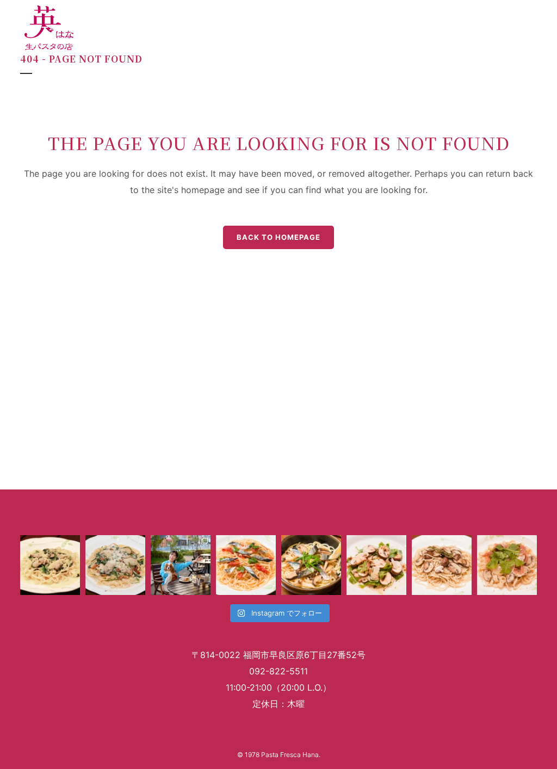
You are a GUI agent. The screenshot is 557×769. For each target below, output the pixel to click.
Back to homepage (278, 237)
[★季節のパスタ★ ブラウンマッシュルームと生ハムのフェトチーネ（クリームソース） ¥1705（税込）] (507, 565)
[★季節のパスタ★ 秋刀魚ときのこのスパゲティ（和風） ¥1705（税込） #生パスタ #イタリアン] (311, 565)
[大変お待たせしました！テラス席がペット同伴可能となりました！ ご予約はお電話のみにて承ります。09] (181, 565)
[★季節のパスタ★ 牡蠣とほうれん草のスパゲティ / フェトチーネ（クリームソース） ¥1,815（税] (50, 565)
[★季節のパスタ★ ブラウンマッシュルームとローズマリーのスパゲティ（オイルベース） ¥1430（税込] (442, 565)
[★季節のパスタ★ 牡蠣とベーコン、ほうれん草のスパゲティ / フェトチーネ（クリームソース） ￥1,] (115, 565)
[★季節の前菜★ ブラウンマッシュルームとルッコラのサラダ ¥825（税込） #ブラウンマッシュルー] (376, 565)
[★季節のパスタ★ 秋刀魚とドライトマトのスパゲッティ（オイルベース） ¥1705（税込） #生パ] (246, 565)
